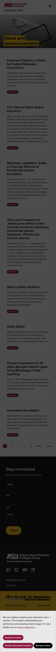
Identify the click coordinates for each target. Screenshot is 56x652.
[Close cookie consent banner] (50, 617)
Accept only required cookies (18, 645)
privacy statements (26, 627)
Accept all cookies (13, 638)
